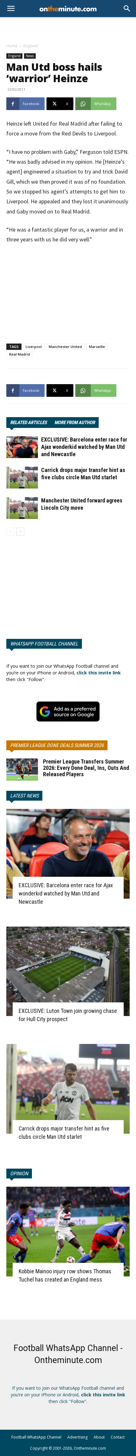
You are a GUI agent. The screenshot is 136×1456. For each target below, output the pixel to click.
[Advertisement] (68, 28)
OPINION (19, 1174)
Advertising (77, 1437)
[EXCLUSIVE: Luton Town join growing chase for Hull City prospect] (68, 971)
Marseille (97, 346)
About (99, 1437)
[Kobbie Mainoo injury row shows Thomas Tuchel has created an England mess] (68, 1231)
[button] (127, 8)
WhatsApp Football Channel (44, 644)
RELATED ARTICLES (28, 422)
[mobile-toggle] (11, 8)
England (30, 46)
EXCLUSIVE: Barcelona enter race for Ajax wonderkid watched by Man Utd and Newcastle (84, 446)
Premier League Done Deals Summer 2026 (57, 745)
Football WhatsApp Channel (36, 1437)
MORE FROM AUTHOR (74, 422)
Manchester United (65, 346)
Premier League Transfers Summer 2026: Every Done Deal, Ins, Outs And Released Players (86, 767)
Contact (118, 1437)
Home (11, 46)
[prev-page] (10, 531)
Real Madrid (19, 354)
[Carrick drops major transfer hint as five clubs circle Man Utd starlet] (22, 478)
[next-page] (20, 531)
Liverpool (34, 346)
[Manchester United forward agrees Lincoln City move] (22, 508)
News (30, 56)
